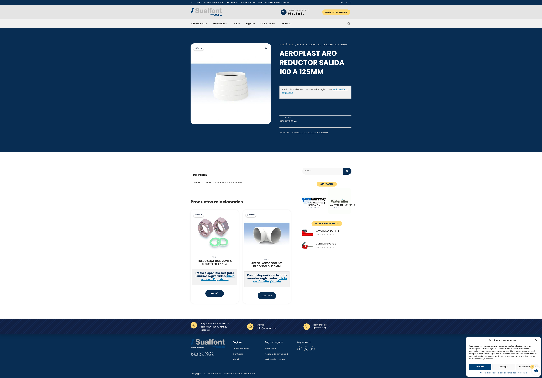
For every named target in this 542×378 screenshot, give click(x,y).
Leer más (215, 293)
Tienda (236, 23)
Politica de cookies (488, 373)
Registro (250, 23)
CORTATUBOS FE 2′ (326, 243)
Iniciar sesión (267, 23)
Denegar (503, 366)
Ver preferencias (527, 366)
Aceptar (480, 366)
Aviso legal (522, 373)
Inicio (282, 44)
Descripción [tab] (200, 174)
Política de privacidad (506, 373)
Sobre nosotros (199, 23)
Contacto (286, 23)
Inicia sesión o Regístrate (218, 277)
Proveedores (220, 23)
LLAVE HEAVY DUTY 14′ (327, 230)
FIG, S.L (291, 44)
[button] (536, 340)
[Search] (347, 171)
